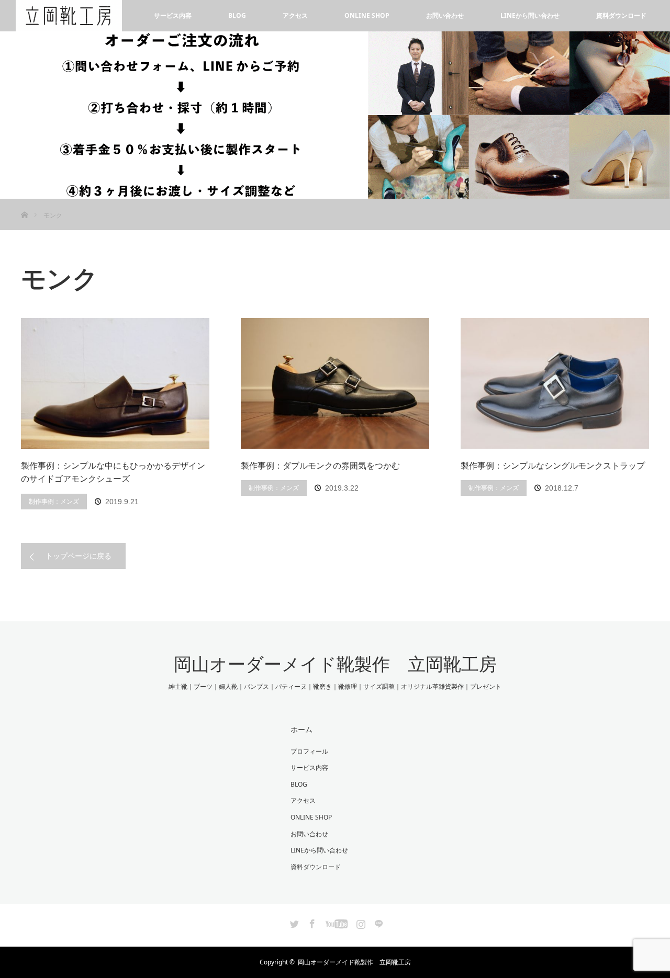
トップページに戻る (78, 556)
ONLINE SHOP (366, 15)
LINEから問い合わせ (530, 15)
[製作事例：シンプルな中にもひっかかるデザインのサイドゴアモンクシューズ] (115, 383)
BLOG (237, 15)
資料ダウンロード (621, 15)
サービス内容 (173, 15)
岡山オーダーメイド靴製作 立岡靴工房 (335, 664)
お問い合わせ (445, 15)
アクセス (295, 15)
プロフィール (309, 751)
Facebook (311, 922)
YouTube (335, 922)
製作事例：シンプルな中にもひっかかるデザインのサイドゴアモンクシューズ (113, 472)
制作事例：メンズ (54, 501)
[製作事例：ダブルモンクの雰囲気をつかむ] (335, 383)
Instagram (359, 922)
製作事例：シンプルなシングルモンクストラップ (553, 465)
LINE (377, 922)
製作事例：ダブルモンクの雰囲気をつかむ (320, 465)
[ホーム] (24, 203)
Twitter (293, 922)
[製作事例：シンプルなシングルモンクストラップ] (555, 383)
